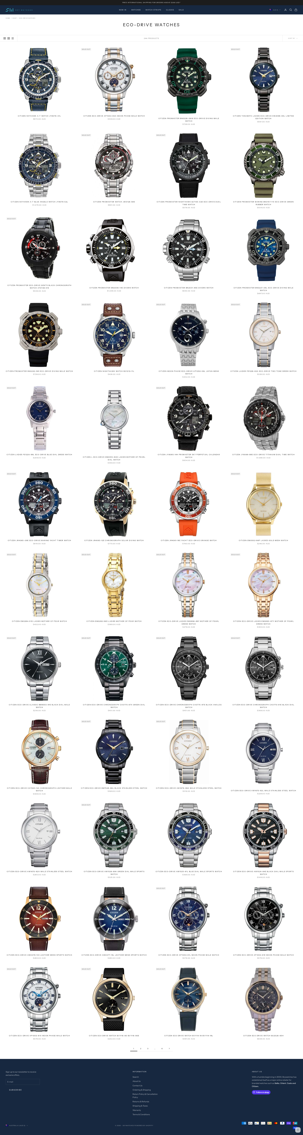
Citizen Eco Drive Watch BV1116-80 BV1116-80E (114, 1036)
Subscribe (15, 1090)
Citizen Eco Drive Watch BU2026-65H (263, 1036)
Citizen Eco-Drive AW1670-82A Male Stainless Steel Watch (39, 871)
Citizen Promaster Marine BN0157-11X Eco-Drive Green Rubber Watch (263, 203)
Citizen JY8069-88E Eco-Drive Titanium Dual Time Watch (263, 454)
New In (122, 10)
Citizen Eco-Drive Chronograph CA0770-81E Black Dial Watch (263, 706)
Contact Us (137, 1085)
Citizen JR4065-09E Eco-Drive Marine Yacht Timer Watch (39, 540)
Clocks (170, 10)
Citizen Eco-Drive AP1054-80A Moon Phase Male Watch (114, 116)
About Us (137, 1081)
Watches (136, 10)
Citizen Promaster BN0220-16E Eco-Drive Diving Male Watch (39, 371)
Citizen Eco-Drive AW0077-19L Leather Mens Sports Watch (114, 955)
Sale (181, 10)
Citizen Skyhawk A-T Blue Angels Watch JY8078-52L (39, 202)
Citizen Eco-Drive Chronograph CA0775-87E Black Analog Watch (189, 706)
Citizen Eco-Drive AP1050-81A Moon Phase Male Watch (39, 1036)
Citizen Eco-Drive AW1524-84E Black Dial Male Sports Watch (263, 873)
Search (136, 1077)
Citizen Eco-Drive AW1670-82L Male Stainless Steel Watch (263, 791)
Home (8, 18)
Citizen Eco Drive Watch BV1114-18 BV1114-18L (188, 1036)
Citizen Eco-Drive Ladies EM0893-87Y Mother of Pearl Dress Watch (263, 622)
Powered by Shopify (143, 1125)
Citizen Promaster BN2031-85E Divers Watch (189, 288)
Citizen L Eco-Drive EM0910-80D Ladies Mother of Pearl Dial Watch (114, 458)
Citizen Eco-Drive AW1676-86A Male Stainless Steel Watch (189, 788)
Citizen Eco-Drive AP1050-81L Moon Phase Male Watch (188, 955)
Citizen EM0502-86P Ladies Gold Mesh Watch (263, 540)
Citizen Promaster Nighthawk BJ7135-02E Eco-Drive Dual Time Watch (189, 203)
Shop (15, 18)
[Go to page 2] (169, 1048)
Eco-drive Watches (27, 18)
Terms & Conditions (141, 1114)
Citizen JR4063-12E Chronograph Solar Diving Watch (114, 540)
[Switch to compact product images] (13, 38)
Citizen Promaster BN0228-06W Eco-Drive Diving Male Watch (188, 119)
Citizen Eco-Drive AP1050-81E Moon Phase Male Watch (263, 955)
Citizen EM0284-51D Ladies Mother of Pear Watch (39, 621)
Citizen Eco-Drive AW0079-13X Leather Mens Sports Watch (39, 955)
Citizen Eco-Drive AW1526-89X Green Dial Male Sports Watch (114, 873)
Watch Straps (153, 10)
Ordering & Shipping (142, 1090)
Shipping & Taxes (140, 1106)
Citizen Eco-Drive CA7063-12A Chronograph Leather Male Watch (39, 789)
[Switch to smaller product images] (9, 38)
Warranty (137, 1110)
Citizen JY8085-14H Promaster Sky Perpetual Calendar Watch (189, 456)
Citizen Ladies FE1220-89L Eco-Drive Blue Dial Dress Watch (39, 454)
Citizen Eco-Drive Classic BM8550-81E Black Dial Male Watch (39, 706)
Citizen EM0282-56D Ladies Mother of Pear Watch (114, 621)
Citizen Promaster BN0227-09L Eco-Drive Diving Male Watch (264, 289)
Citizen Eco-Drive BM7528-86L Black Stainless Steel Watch (114, 788)
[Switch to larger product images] (5, 38)
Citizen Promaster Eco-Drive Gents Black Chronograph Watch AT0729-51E (39, 286)
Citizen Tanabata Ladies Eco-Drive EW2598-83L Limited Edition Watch (263, 117)
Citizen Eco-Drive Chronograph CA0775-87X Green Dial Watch (114, 706)
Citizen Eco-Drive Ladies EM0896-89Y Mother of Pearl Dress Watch (188, 622)
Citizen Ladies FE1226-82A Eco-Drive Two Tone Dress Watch (263, 371)
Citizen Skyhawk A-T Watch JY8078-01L (39, 116)
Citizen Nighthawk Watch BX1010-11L (114, 371)
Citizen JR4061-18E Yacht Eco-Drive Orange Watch (189, 540)
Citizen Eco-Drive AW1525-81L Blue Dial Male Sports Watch (189, 871)
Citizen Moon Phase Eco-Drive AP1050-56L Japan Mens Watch (189, 372)
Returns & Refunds (141, 1101)
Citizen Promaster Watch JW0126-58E (114, 202)
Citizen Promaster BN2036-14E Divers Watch (114, 288)
